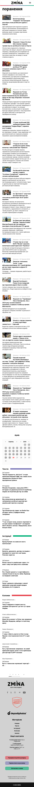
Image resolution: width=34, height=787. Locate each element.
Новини (17, 723)
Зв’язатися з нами (17, 768)
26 (13, 458)
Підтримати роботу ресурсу (17, 758)
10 (6, 451)
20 (17, 454)
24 (6, 458)
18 (10, 454)
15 (25, 451)
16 (29, 451)
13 (17, 451)
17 (6, 454)
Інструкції (6, 536)
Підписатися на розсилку (17, 763)
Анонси (17, 733)
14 (21, 451)
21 (21, 454)
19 (13, 454)
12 (13, 451)
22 (25, 454)
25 (10, 458)
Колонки (6, 595)
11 (10, 451)
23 (29, 454)
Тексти (5, 469)
